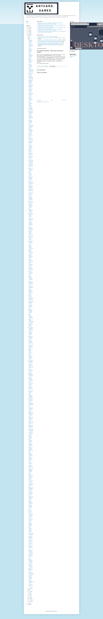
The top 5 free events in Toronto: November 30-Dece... (30, 147)
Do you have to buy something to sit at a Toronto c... (30, 384)
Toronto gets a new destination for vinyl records (30, 519)
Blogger (56, 611)
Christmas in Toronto (30, 512)
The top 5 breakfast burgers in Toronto (30, 441)
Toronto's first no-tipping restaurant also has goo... (30, 122)
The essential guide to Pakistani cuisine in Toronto (30, 577)
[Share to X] (52, 66)
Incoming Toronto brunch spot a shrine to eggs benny (30, 476)
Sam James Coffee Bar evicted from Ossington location (30, 198)
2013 (28, 604)
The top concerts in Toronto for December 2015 (30, 165)
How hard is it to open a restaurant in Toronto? (30, 169)
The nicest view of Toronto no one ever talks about (30, 515)
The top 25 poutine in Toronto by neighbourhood (30, 342)
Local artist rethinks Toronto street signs (30, 466)
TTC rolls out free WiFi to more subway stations (30, 268)
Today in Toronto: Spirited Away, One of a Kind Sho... (30, 316)
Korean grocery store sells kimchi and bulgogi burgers (30, 82)
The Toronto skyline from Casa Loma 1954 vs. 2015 (30, 46)
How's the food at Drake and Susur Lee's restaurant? (30, 161)
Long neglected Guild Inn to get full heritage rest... (30, 215)
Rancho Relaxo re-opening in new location (30, 430)
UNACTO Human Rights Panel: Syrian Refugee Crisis (30, 60)
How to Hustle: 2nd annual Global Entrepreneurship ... (30, 366)
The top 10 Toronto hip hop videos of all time (30, 582)
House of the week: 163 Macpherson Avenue (30, 445)
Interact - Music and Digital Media (30, 194)
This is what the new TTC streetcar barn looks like (30, 484)
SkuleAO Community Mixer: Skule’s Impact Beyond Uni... (30, 351)
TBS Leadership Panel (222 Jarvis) (30, 392)
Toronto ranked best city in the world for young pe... (30, 493)
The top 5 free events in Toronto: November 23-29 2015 (30, 565)
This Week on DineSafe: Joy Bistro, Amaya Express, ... (30, 50)
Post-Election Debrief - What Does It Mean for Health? (30, 256)
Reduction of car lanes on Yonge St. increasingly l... (30, 547)
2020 (28, 27)
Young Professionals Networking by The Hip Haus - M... (30, 488)
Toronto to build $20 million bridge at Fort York (30, 426)
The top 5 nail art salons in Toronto (30, 585)
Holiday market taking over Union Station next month (30, 329)
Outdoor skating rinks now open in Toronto (30, 157)
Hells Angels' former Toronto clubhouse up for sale (30, 233)
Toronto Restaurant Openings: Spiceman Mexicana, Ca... (30, 311)
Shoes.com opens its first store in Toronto (30, 370)
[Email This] (50, 66)
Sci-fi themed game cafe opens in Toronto (30, 90)
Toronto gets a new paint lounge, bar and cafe (30, 537)
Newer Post (39, 100)
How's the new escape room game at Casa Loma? (30, 346)
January (29, 601)
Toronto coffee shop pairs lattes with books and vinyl (30, 471)
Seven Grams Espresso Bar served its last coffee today (30, 70)
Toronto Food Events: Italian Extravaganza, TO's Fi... (30, 251)
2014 (28, 603)
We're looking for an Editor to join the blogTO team (30, 109)
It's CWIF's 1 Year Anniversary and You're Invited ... (30, 264)
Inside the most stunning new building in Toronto (30, 112)
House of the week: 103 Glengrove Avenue (30, 41)
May (29, 595)
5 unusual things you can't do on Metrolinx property (30, 126)
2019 (28, 28)
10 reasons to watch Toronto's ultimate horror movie (30, 247)
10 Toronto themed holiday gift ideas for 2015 (30, 459)
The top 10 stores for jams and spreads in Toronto (30, 524)
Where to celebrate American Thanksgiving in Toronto (30, 561)
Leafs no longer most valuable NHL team (30, 422)
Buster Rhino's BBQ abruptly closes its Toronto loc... (30, 414)
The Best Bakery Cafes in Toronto (30, 74)
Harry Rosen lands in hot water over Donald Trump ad (30, 206)
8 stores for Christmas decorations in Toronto (30, 130)
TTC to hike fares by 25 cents (30, 463)
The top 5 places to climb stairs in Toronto (30, 534)
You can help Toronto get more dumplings (30, 324)
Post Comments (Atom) (45, 101)
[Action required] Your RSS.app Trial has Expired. (46, 36)
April (29, 597)
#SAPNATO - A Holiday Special (30, 150)
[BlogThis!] (51, 66)
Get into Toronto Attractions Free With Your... (30, 142)
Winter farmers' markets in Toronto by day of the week (30, 178)
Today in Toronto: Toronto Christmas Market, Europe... (30, 529)
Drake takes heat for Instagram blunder (30, 437)
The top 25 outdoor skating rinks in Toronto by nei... (30, 117)
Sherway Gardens (30, 510)
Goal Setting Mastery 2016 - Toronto (30, 154)
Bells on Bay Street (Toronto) (30, 295)
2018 (28, 30)
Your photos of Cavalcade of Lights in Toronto (30, 86)
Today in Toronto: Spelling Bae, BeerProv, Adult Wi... (30, 55)
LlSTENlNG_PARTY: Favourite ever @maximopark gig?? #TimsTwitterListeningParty (51, 37)
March (29, 598)
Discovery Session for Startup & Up (30, 260)
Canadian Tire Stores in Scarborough (30, 139)
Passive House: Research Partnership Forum (30, 400)
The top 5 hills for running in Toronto (30, 433)
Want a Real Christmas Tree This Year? (30, 506)
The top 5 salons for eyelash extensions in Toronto (30, 183)
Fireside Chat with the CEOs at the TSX (30, 570)
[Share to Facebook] (53, 66)
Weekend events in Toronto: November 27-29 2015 (30, 278)
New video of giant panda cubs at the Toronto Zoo (30, 228)
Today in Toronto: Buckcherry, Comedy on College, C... (30, 454)
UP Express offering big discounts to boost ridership (30, 292)
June (29, 594)
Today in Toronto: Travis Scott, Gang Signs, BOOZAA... (30, 396)
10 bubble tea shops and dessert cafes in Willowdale (30, 77)
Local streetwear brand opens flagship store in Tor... (30, 404)
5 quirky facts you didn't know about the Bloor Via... (30, 224)
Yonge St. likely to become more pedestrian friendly (30, 542)
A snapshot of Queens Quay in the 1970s (30, 573)
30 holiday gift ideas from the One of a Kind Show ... (30, 187)
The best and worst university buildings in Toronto (30, 99)
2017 (28, 31)
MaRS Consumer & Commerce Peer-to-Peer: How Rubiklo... (30, 409)
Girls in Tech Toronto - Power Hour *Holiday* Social (30, 333)
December (29, 35)
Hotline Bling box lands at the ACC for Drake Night (30, 374)
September (30, 589)
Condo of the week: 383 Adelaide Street (30, 306)
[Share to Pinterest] (54, 66)
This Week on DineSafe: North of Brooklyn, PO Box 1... (30, 449)
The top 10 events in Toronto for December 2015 (30, 66)
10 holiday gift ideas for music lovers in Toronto (30, 337)
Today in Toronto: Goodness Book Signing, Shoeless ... (30, 103)
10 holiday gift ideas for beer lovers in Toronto (30, 219)
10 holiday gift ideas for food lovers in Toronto (30, 94)
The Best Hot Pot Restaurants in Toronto (30, 480)
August (29, 591)
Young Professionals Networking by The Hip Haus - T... (30, 283)
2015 (28, 34)
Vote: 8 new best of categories (30, 202)
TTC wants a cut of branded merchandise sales (30, 287)
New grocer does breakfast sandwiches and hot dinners (30, 357)
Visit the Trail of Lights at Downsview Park (30, 388)
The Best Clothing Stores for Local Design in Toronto (30, 379)
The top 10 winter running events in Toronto (30, 174)
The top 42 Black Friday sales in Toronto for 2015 (30, 273)
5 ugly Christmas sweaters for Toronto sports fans (30, 210)
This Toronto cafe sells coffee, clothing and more (30, 135)
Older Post (64, 100)
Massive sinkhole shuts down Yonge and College (30, 502)
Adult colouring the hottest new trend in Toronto (30, 362)
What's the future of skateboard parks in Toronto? (30, 302)
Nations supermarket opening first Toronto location (30, 418)
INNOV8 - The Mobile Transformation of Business (30, 321)
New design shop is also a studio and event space (30, 551)
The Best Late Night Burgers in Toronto (30, 298)
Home (52, 100)
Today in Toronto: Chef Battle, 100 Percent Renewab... (30, 497)
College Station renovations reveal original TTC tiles (30, 556)
